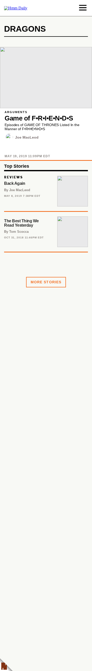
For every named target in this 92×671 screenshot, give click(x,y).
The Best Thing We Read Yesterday (21, 223)
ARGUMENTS (16, 112)
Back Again (14, 183)
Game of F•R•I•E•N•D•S (39, 118)
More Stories (46, 282)
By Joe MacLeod (17, 190)
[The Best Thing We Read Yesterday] (72, 231)
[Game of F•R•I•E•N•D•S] (46, 77)
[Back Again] (72, 191)
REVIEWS (13, 177)
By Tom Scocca (16, 231)
